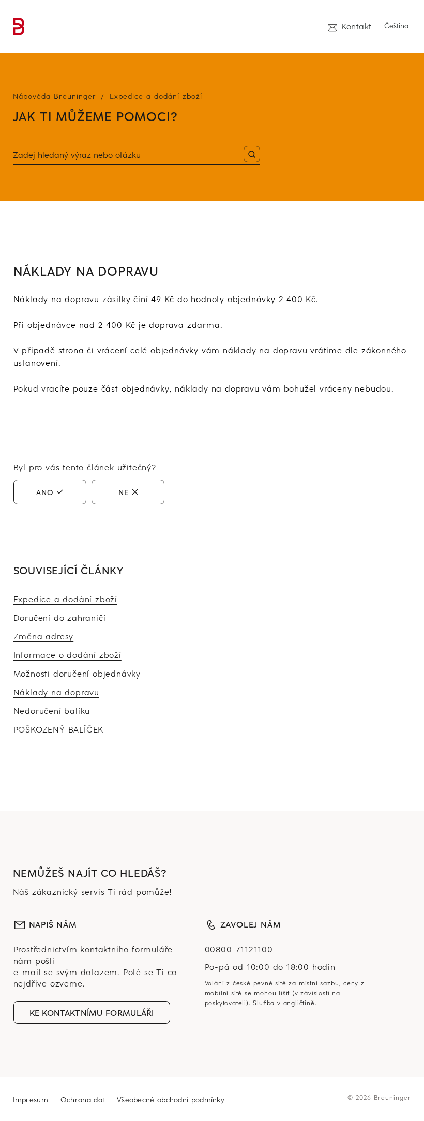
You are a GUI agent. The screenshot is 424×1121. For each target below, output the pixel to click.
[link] (19, 26)
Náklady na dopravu (56, 691)
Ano (44, 492)
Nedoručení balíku (51, 710)
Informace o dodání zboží (67, 654)
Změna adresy (43, 635)
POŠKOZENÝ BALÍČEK (58, 729)
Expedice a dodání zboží (156, 96)
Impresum (30, 1099)
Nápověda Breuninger (54, 96)
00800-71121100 (239, 948)
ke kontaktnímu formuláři (91, 1012)
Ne (123, 492)
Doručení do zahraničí (59, 617)
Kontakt (356, 26)
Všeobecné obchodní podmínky (170, 1099)
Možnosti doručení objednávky (77, 673)
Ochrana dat (82, 1099)
